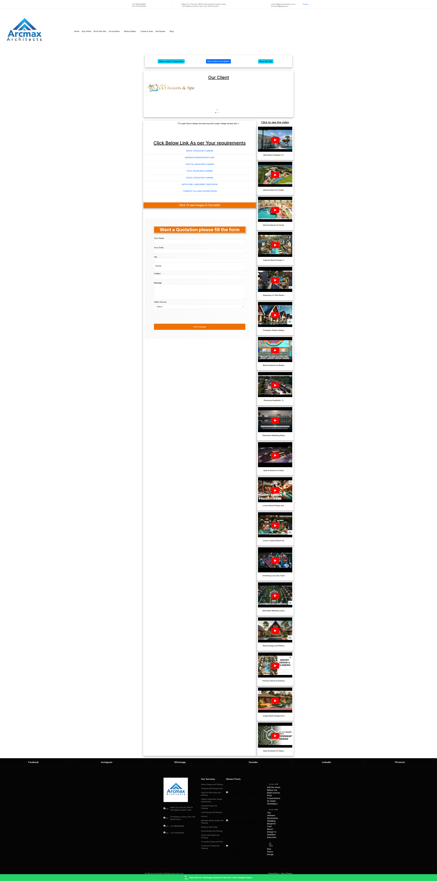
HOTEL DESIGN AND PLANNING (200, 171)
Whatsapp (180, 762)
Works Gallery (130, 31)
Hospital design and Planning (209, 807)
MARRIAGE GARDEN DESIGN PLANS (199, 157)
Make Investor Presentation (171, 61)
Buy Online (86, 31)
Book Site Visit (100, 31)
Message (158, 283)
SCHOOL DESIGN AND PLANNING (199, 178)
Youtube (253, 762)
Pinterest (400, 762)
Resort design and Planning (212, 784)
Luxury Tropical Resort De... (274, 541)
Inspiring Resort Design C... (274, 260)
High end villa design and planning (211, 793)
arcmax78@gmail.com (279, 6)
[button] (215, 113)
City (155, 257)
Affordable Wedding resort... (274, 611)
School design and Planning (211, 831)
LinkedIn (326, 762)
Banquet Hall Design (209, 827)
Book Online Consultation (218, 61)
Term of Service (286, 873)
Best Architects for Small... (274, 225)
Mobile (158, 266)
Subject (157, 273)
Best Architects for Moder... (274, 365)
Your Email (158, 247)
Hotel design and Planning (211, 812)
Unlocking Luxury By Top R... (274, 576)
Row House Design (270, 852)
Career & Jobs (147, 31)
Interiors (204, 816)
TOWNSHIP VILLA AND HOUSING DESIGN (200, 191)
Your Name (159, 238)
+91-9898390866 (139, 4)
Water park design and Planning (210, 836)
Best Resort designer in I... (274, 155)
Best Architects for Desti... (274, 470)
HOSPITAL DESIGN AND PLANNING (199, 164)
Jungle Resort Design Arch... (274, 716)
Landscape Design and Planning (210, 847)
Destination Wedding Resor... (274, 435)
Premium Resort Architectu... (274, 681)
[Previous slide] (153, 127)
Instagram (106, 762)
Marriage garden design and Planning (212, 821)
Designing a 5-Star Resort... (274, 295)
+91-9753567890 (139, 6)
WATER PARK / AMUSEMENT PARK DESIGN (199, 184)
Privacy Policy (273, 873)
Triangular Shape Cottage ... (274, 330)
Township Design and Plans (212, 842)
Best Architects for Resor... (274, 751)
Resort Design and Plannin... (274, 646)
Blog (172, 31)
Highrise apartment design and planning (211, 800)
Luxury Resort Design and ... (274, 506)
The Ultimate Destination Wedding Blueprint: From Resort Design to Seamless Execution (272, 824)
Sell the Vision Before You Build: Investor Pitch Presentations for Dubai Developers (273, 795)
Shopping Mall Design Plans (212, 788)
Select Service (160, 302)
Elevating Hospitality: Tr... (274, 400)
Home (76, 31)
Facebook (33, 762)
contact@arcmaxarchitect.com (283, 4)
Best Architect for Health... (274, 190)
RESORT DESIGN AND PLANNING (199, 151)
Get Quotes (160, 31)
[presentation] (216, 109)
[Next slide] (246, 127)
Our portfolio (114, 31)
